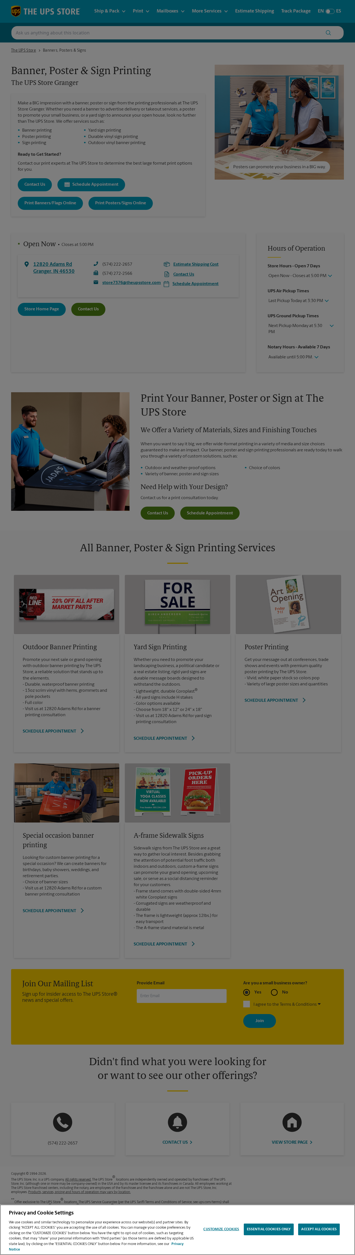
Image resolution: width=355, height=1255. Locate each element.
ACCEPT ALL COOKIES (318, 1229)
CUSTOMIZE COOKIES (221, 1229)
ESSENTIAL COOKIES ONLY (269, 1229)
